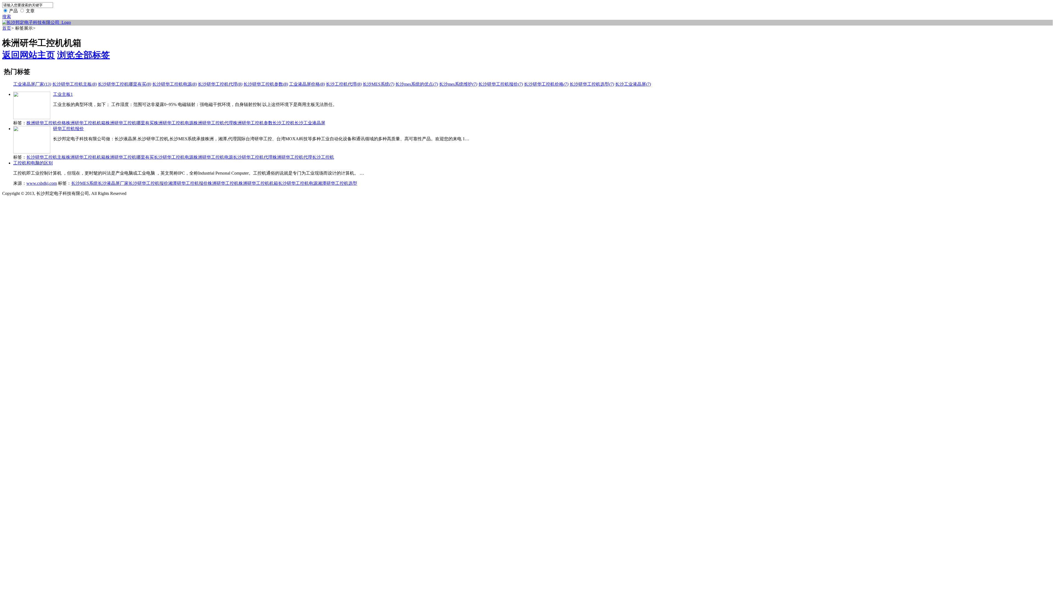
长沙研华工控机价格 (546, 84)
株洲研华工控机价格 (46, 123)
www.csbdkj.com (41, 183)
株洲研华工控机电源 (173, 123)
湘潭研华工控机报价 (188, 183)
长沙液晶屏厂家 (113, 183)
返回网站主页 (28, 55)
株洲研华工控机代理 (213, 123)
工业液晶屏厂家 (32, 84)
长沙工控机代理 (344, 84)
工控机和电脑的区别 (33, 163)
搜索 (6, 16)
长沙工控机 (284, 123)
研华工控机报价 (68, 128)
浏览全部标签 (83, 55)
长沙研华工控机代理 (220, 84)
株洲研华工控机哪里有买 (130, 123)
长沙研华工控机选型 (592, 84)
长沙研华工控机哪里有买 (124, 84)
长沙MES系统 (378, 84)
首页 (6, 28)
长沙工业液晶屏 (633, 84)
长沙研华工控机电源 (174, 84)
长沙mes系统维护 (458, 84)
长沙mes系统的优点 (416, 84)
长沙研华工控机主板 (74, 84)
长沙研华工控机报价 (500, 84)
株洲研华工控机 (223, 183)
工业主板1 (63, 94)
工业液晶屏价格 (307, 84)
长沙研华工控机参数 (265, 84)
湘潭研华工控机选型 (337, 183)
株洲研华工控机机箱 (86, 123)
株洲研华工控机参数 (253, 123)
